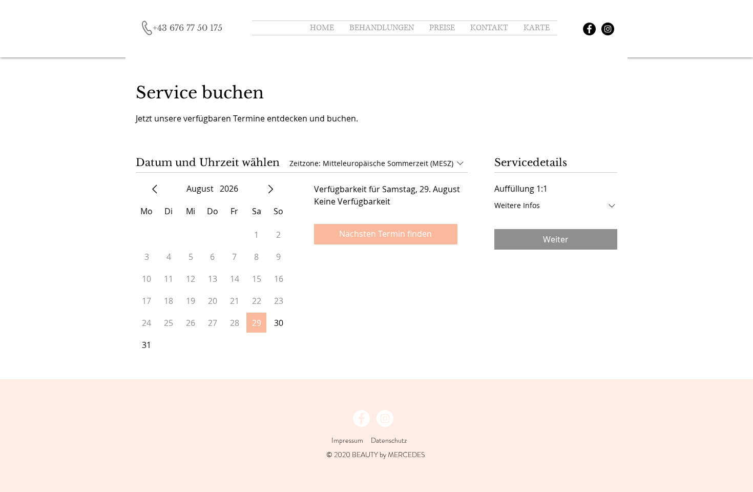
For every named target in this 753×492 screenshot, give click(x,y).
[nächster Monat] (270, 189)
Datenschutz (389, 440)
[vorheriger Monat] (155, 189)
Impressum (347, 440)
